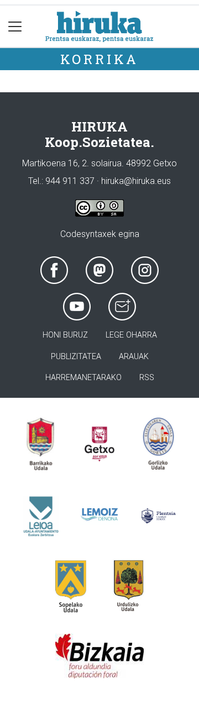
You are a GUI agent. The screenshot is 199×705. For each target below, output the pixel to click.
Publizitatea (76, 356)
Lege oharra (131, 335)
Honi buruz (65, 335)
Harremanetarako (83, 377)
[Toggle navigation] (15, 26)
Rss (146, 377)
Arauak (134, 356)
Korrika (99, 59)
